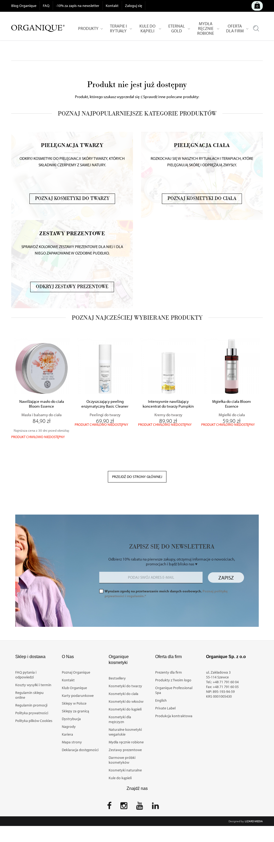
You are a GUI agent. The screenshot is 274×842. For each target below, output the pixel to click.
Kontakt (112, 5)
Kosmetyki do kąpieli (125, 709)
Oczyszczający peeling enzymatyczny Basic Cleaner (104, 404)
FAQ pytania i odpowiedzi (25, 674)
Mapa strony (72, 742)
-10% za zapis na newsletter (77, 5)
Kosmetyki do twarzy (125, 685)
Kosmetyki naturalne (125, 770)
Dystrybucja (71, 718)
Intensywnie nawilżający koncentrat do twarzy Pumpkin (168, 404)
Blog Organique (23, 5)
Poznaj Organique (76, 672)
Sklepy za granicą (75, 711)
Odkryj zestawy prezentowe (72, 287)
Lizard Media (254, 821)
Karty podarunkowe (78, 695)
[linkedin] (155, 807)
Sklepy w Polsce (74, 703)
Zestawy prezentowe (125, 749)
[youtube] (139, 807)
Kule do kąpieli (120, 777)
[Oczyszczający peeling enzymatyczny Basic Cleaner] (105, 366)
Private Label (165, 708)
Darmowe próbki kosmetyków (122, 760)
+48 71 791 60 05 (226, 686)
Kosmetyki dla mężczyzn (120, 719)
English (161, 700)
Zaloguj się (133, 5)
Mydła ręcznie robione (126, 742)
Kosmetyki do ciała (123, 693)
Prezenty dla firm (168, 672)
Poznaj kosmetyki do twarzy (72, 199)
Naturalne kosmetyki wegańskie (125, 732)
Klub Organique (74, 687)
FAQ (46, 5)
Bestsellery (117, 678)
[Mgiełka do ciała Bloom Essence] (232, 366)
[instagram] (123, 807)
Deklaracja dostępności (80, 749)
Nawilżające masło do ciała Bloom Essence (41, 404)
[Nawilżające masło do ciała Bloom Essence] (42, 366)
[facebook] (109, 807)
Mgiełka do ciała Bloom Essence (231, 404)
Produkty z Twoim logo (173, 680)
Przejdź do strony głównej (137, 476)
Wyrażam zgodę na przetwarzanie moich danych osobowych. (166, 593)
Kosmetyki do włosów (126, 701)
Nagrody (69, 726)
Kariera (67, 734)
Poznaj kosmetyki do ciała (202, 199)
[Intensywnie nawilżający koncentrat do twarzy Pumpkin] (168, 366)
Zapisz (226, 577)
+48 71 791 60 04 (226, 681)
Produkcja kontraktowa (173, 715)
